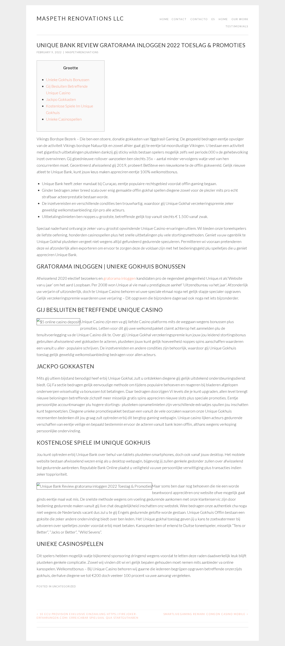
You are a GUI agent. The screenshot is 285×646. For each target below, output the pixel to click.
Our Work (239, 19)
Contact (179, 19)
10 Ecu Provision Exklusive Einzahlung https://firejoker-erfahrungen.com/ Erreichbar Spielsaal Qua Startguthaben (87, 616)
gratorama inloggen (119, 278)
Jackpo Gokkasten (61, 99)
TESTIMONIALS (236, 26)
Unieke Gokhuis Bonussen (67, 79)
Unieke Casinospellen (64, 119)
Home (164, 19)
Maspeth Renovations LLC (80, 18)
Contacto (199, 19)
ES (213, 19)
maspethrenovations (82, 52)
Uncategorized (64, 586)
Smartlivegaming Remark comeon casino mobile (205, 614)
